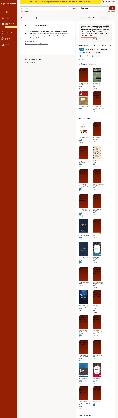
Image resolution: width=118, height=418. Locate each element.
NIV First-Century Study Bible (98, 209)
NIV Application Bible (97, 161)
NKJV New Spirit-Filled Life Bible (84, 356)
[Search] (112, 8)
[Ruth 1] (20, 38)
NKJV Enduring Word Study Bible (84, 306)
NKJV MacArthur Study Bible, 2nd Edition (84, 332)
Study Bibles (85, 118)
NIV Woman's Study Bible (96, 258)
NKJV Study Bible (97, 355)
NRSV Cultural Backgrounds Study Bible (84, 403)
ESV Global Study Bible (84, 138)
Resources (82, 18)
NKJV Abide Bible (84, 282)
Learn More (102, 39)
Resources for (87, 45)
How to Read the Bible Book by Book (98, 107)
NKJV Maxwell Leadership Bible (97, 331)
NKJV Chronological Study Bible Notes (98, 283)
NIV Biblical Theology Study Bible (83, 185)
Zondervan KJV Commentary (97, 84)
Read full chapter (30, 41)
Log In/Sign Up (110, 2)
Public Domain (30, 63)
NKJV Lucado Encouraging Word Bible (98, 307)
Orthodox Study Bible (97, 402)
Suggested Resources (88, 64)
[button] (108, 2)
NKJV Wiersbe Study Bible (83, 379)
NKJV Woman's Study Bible (97, 379)
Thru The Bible (83, 106)
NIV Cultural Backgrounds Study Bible (84, 210)
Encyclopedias (86, 415)
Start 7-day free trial (89, 39)
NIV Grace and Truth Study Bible (84, 234)
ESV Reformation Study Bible (97, 138)
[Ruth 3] (74, 38)
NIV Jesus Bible (97, 234)
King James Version (31, 59)
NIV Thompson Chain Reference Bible (84, 258)
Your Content (102, 18)
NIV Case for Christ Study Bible (98, 185)
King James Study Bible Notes (84, 84)
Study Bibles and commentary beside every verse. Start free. (60, 2)
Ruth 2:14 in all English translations (36, 44)
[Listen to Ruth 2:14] (41, 18)
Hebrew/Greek (92, 18)
